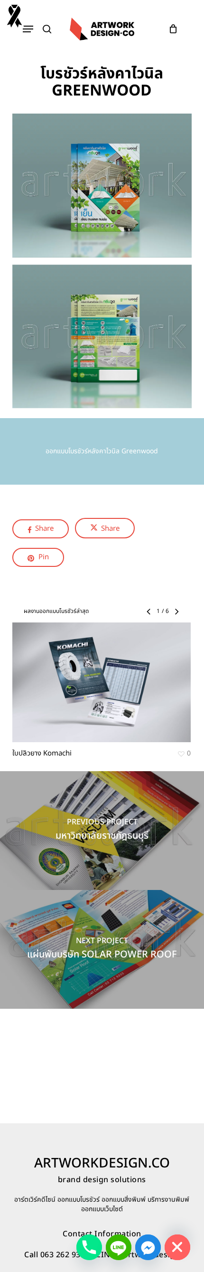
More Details (104, 675)
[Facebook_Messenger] (148, 1247)
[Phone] (89, 1247)
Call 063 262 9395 (57, 1255)
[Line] (118, 1247)
